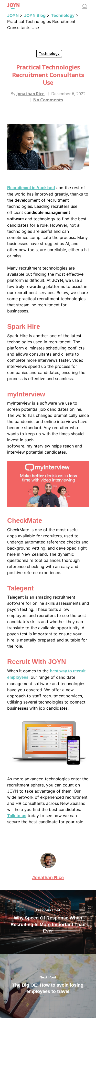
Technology (49, 53)
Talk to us (16, 815)
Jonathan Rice (30, 93)
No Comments (48, 100)
